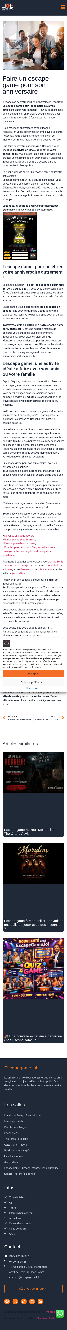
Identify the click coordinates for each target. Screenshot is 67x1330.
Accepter (33, 673)
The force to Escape (16, 1138)
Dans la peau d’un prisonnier (19, 543)
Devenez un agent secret (18, 535)
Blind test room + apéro (17, 1150)
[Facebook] (7, 1301)
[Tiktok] (24, 1301)
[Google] (40, 1301)
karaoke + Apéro (13, 1156)
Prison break (11, 1133)
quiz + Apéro (45, 569)
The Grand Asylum (46, 1318)
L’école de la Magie (15, 1127)
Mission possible (13, 1121)
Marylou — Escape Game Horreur (22, 1115)
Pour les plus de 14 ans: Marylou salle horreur (30, 547)
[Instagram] (15, 1301)
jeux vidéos (18, 573)
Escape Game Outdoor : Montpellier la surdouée (31, 1168)
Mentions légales (33, 688)
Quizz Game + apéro (15, 1144)
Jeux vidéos (11, 1162)
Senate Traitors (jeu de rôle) (20, 1173)
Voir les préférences (33, 682)
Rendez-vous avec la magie (19, 539)
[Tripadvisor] (32, 1301)
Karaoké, (25, 569)
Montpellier (52, 1311)
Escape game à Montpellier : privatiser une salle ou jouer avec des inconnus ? (33, 924)
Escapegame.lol (20, 1067)
